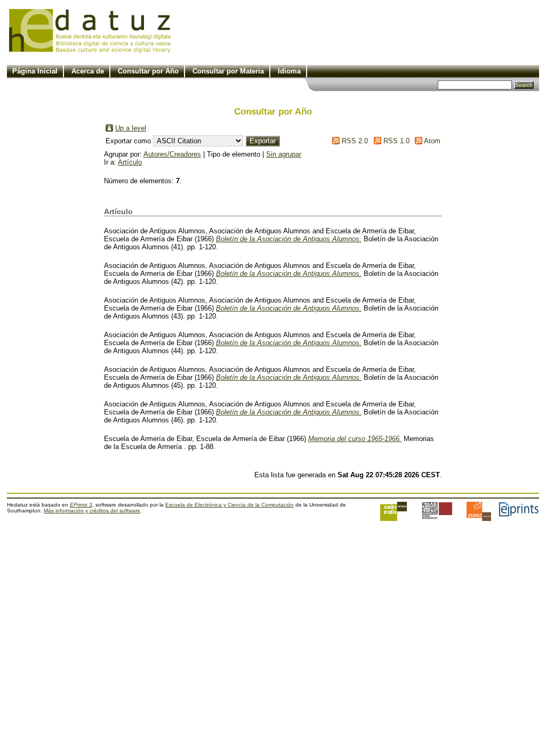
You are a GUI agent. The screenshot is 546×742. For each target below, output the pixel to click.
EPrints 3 (81, 505)
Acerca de (87, 71)
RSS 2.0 (355, 141)
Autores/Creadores (172, 154)
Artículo (130, 162)
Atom (432, 141)
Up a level (130, 128)
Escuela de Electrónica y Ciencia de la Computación (229, 505)
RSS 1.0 (396, 141)
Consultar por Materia (228, 71)
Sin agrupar (283, 154)
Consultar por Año (148, 71)
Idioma (289, 71)
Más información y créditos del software (92, 510)
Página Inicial (35, 71)
